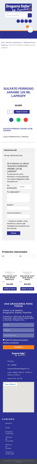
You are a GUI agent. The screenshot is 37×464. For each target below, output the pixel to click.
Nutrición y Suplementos (14, 42)
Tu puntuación (12, 186)
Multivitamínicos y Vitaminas (18, 137)
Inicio (3, 42)
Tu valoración (13, 192)
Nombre (10, 205)
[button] (5, 34)
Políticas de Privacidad (20, 340)
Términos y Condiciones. (11, 342)
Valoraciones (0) (10, 150)
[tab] (18, 150)
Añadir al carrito (22, 112)
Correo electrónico (14, 213)
